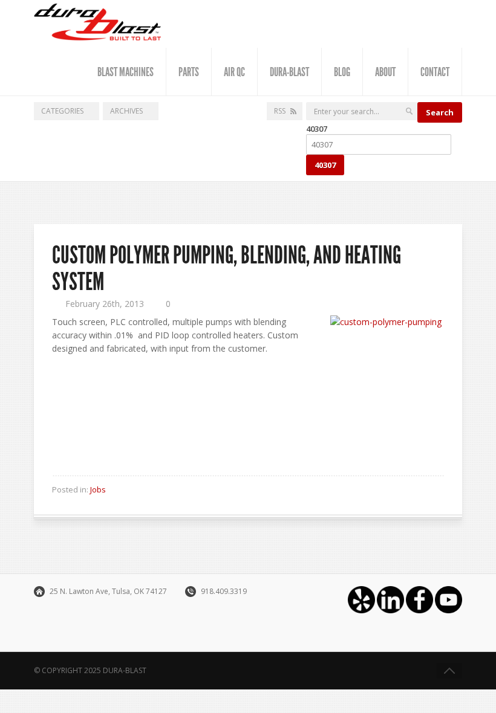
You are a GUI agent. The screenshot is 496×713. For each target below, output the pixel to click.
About (385, 72)
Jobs (98, 489)
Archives (126, 111)
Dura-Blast (289, 72)
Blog (342, 72)
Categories (62, 111)
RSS (280, 111)
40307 (316, 128)
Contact (434, 72)
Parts (188, 72)
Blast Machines (125, 72)
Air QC (234, 72)
